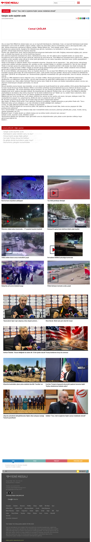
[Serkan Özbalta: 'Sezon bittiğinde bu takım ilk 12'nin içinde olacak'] (24, 350)
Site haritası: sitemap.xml (12, 518)
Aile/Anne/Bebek (28, 508)
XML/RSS (8, 515)
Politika (29, 506)
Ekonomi (22, 506)
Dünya (35, 506)
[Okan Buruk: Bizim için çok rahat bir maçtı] (67, 319)
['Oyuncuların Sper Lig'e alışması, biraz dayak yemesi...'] (24, 319)
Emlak (42, 511)
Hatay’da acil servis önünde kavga (12, 286)
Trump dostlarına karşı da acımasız (57, 352)
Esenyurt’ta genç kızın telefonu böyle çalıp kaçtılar (63, 229)
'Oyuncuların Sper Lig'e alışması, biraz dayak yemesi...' (20, 321)
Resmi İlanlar (15, 513)
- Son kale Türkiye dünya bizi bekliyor (15, 138)
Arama (46, 513)
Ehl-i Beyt (47, 506)
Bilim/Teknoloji (10, 511)
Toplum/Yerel (18, 508)
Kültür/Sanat (9, 508)
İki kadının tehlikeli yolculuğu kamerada (60, 257)
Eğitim (37, 511)
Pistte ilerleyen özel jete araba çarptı (59, 286)
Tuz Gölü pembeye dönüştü (56, 201)
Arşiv (40, 513)
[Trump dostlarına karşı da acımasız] (67, 350)
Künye (29, 513)
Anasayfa (8, 506)
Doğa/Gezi (24, 511)
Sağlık (40, 506)
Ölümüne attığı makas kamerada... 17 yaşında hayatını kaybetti (22, 229)
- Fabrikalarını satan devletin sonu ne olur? (17, 134)
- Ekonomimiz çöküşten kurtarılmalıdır (16, 142)
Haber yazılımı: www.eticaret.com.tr (15, 540)
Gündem (15, 506)
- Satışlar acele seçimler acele (13, 132)
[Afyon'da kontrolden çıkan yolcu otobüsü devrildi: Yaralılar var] (24, 382)
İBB (53, 511)
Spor (53, 506)
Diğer (48, 511)
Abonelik (52, 513)
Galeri (17, 511)
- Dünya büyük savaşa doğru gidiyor (15, 136)
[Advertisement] (45, 157)
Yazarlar (23, 513)
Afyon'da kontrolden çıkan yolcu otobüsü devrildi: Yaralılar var (23, 384)
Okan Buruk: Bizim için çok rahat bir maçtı (59, 321)
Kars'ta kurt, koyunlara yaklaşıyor (12, 201)
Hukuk (31, 511)
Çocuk (37, 508)
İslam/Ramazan (46, 508)
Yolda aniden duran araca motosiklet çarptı (15, 257)
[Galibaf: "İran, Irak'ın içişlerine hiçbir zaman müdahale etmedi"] (67, 413)
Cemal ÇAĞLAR (37, 29)
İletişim (35, 513)
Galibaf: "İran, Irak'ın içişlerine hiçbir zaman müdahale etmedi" (33, 11)
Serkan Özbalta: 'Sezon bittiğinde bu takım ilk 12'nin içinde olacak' (24, 352)
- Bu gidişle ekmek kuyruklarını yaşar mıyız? (17, 140)
